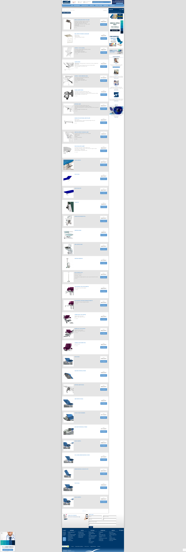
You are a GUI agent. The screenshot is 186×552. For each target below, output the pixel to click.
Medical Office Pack (102, 534)
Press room (111, 540)
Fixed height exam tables (72, 534)
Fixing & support (91, 532)
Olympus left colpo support (80, 328)
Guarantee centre (112, 538)
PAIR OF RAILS (77, 356)
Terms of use (87, 546)
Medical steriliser (70, 538)
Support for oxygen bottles (80, 216)
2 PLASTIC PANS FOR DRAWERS (80, 412)
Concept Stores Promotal (103, 538)
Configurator (101, 532)
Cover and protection (92, 536)
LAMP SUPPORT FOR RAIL (79, 398)
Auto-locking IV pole (79, 272)
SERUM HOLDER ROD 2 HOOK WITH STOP (81, 469)
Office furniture (70, 540)
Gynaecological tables (71, 535)
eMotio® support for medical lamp (81, 132)
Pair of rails (77, 174)
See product (103, 24)
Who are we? (111, 532)
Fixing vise (77, 202)
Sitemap (99, 546)
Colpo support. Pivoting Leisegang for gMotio (84, 300)
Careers (110, 536)
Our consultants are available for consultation (118, 1)
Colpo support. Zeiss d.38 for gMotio (82, 286)
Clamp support (77, 61)
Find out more (116, 78)
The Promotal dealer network (102, 536)
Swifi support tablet (79, 244)
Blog (100, 533)
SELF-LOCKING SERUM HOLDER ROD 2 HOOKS (82, 455)
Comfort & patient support (92, 539)
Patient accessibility (112, 533)
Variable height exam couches (71, 533)
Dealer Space (101, 539)
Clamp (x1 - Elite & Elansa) (80, 47)
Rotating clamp (78, 104)
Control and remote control (92, 534)
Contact (72, 546)
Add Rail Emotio (78, 160)
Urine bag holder (78, 230)
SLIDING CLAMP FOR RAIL (79, 90)
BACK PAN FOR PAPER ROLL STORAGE (81, 426)
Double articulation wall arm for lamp (82, 118)
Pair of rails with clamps (80, 146)
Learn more (116, 117)
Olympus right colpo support (80, 314)
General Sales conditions (79, 546)
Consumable (91, 542)
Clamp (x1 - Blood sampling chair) (81, 76)
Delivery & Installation (112, 539)
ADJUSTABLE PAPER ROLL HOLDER (80, 370)
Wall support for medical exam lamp (82, 33)
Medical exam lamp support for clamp (82, 19)
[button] (99, 5)
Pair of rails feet (78, 188)
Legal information (93, 546)
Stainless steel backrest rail (80, 342)
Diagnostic (69, 539)
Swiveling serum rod (79, 258)
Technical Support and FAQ (112, 535)
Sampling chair (70, 536)
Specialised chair (81, 532)
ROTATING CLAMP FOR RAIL (79, 384)
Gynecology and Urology (92, 535)
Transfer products (81, 533)
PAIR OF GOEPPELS (78, 441)
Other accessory (91, 541)
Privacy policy (101, 540)
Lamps (90, 540)
